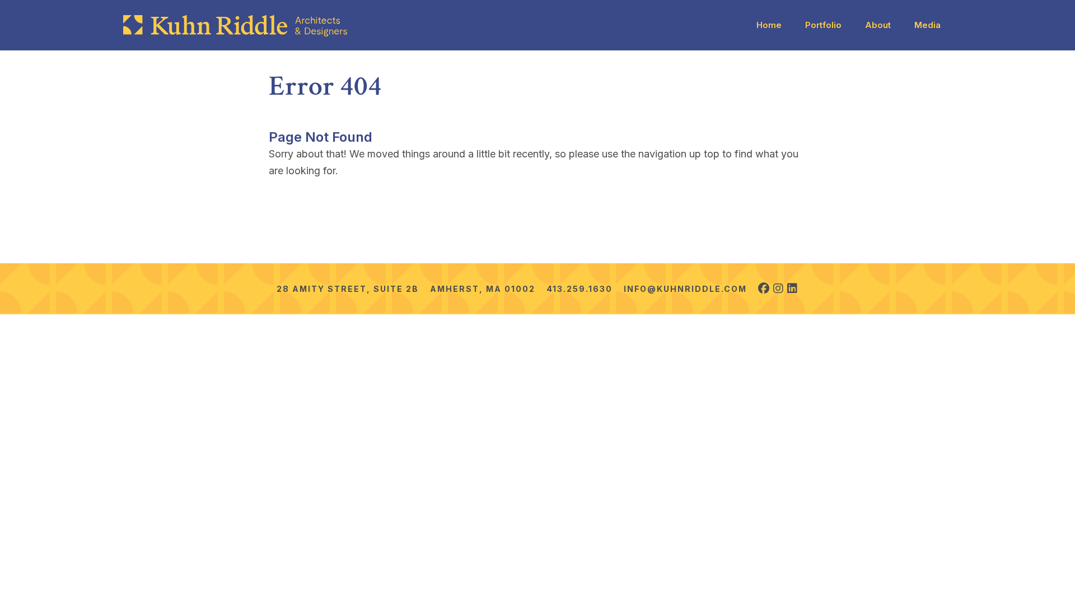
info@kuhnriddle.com (685, 289)
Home (769, 25)
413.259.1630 (579, 289)
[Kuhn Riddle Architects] (235, 25)
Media (927, 25)
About (878, 25)
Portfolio (823, 25)
